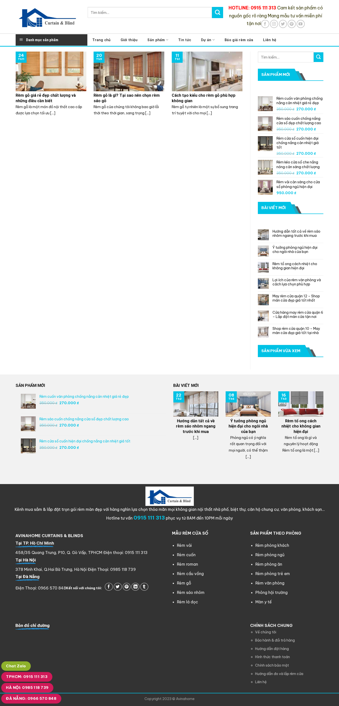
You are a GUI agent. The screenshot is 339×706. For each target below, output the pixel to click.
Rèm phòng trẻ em (272, 573)
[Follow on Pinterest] (292, 24)
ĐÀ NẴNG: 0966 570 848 (31, 698)
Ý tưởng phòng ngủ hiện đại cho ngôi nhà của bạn (294, 250)
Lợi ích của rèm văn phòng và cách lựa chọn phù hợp (296, 282)
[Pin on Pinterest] (127, 587)
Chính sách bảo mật (272, 665)
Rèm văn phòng (269, 583)
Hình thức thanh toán (272, 657)
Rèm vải (184, 545)
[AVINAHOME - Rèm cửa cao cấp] (48, 17)
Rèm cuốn (186, 554)
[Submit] (217, 12)
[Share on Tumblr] (144, 587)
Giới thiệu (129, 40)
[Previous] (172, 429)
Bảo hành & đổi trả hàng (275, 640)
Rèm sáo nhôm (190, 592)
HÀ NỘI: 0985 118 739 (27, 687)
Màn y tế (263, 601)
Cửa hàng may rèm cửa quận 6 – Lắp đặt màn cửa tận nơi (297, 314)
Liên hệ (269, 40)
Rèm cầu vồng (190, 573)
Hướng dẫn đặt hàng (272, 648)
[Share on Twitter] (118, 587)
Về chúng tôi (265, 632)
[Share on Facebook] (109, 587)
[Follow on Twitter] (283, 24)
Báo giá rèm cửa (239, 40)
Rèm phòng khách (272, 545)
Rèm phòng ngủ (269, 554)
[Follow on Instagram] (274, 24)
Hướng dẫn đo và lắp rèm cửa (279, 674)
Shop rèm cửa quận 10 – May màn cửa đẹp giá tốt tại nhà (296, 331)
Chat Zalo (16, 666)
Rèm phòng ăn (268, 564)
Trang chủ (101, 40)
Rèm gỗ (184, 583)
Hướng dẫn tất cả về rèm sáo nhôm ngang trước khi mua (296, 233)
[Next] (324, 429)
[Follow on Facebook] (265, 24)
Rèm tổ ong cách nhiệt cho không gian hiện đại (294, 266)
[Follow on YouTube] (301, 24)
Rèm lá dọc (187, 601)
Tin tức (184, 40)
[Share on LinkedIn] (135, 587)
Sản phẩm (156, 40)
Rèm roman (187, 564)
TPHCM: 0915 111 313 (26, 676)
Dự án (206, 40)
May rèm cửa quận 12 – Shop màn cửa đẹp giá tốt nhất (296, 298)
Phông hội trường (271, 592)
